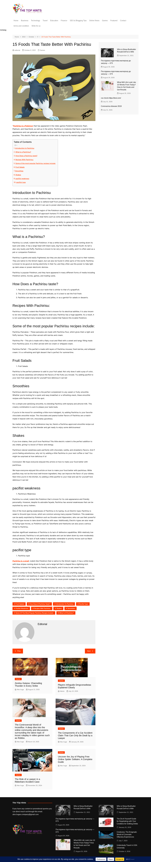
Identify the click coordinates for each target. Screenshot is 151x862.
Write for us (36, 26)
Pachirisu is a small (20, 561)
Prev (19, 651)
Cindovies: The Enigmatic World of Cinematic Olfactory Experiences (127, 834)
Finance (64, 20)
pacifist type (21, 182)
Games (105, 20)
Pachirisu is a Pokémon (23, 126)
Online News (94, 20)
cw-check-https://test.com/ (111, 98)
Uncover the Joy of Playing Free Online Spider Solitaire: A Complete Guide (75, 759)
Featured (113, 20)
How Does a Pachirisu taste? (26, 156)
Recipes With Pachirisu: (24, 160)
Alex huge (20, 689)
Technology (35, 20)
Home (16, 20)
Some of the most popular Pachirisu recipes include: (35, 163)
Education (54, 20)
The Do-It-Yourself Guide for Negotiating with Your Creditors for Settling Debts (127, 821)
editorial (17, 50)
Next (89, 651)
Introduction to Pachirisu (24, 148)
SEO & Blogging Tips (78, 20)
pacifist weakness (22, 178)
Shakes (18, 175)
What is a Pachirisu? (23, 152)
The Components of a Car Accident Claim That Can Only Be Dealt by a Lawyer (75, 735)
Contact (123, 20)
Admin (62, 691)
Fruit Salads (20, 167)
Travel (45, 20)
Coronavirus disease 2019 (111, 106)
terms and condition (21, 26)
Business (24, 20)
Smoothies (19, 171)
